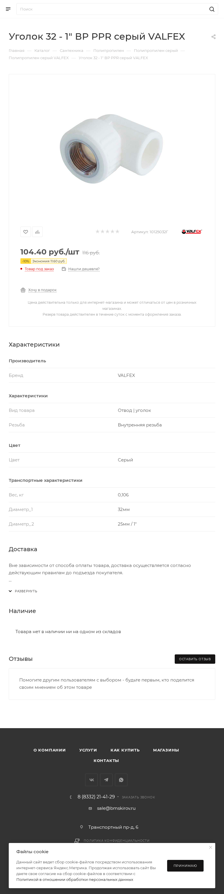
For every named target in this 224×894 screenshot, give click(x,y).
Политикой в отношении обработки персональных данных (74, 879)
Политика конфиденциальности (117, 841)
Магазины (166, 750)
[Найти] (211, 9)
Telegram (106, 780)
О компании (50, 750)
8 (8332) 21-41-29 (96, 797)
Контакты (106, 760)
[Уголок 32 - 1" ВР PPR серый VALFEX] (112, 147)
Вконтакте (91, 780)
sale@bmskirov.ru (116, 808)
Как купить (125, 750)
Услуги (88, 750)
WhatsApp (121, 780)
